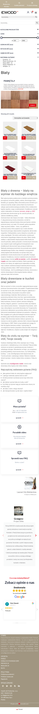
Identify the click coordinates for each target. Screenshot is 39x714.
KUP (5, 137)
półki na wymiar (20, 259)
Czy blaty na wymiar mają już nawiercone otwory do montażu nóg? (18, 385)
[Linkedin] (19, 686)
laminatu (22, 211)
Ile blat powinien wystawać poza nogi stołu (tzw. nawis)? (17, 379)
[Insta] (11, 686)
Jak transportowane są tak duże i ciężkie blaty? (17, 391)
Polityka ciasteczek (7, 676)
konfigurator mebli (16, 364)
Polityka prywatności (7, 674)
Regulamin (4, 679)
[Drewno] (1, 59)
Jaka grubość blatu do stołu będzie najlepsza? (17, 373)
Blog (3, 668)
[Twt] (7, 686)
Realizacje (5, 665)
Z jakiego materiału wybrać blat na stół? (14, 376)
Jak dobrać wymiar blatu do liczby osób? (15, 382)
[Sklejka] (1, 66)
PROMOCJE (5, 663)
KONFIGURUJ (10, 137)
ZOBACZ (32, 105)
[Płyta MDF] (1, 63)
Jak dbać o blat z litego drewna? (12, 389)
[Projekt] (15, 686)
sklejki (28, 211)
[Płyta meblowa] (1, 64)
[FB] (3, 686)
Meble (3, 658)
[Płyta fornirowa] (1, 61)
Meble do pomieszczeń (10, 661)
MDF (33, 211)
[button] (35, 12)
